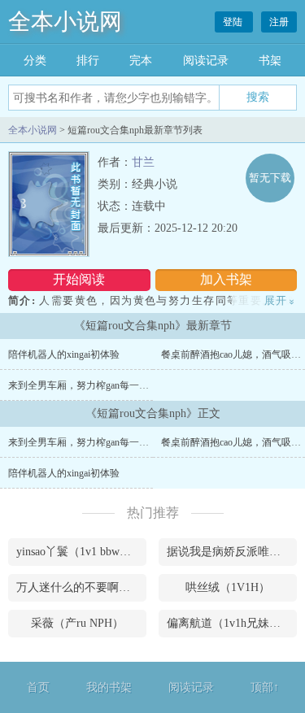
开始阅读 (79, 279)
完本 (140, 60)
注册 (279, 22)
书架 (270, 60)
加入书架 (226, 279)
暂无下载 (270, 178)
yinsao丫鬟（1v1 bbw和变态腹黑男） (81, 552)
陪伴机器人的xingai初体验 (64, 354)
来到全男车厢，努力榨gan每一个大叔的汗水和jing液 (120, 385)
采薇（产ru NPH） (77, 623)
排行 (87, 60)
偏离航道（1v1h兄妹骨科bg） (232, 623)
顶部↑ (265, 687)
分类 (35, 60)
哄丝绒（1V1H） (227, 587)
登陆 (234, 22)
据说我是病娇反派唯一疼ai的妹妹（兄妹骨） (232, 552)
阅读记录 (206, 60)
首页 (38, 687)
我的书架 (109, 687)
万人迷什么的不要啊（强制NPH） (81, 587)
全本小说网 (65, 21)
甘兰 (143, 162)
